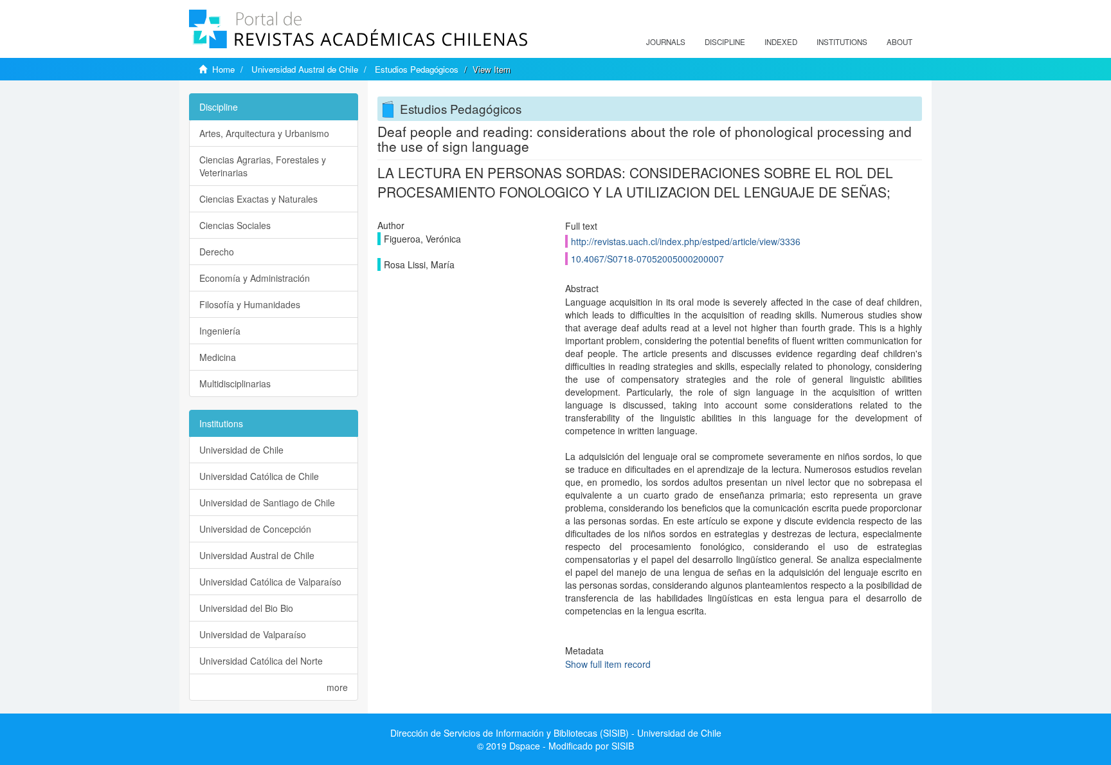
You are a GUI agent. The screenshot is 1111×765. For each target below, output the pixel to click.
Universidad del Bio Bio (246, 608)
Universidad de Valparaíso (252, 634)
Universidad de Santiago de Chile (267, 502)
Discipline (725, 42)
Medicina (217, 357)
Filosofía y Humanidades (249, 304)
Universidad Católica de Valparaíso (270, 581)
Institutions (842, 42)
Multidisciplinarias (235, 383)
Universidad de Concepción (255, 528)
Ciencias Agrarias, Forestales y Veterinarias (262, 166)
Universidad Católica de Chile (259, 476)
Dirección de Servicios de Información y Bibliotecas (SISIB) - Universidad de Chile (555, 732)
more (337, 687)
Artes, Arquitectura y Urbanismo (264, 133)
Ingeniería (219, 330)
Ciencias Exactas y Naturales (258, 198)
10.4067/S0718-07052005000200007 (647, 258)
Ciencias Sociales (235, 225)
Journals (665, 42)
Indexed (780, 42)
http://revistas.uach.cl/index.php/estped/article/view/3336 (685, 241)
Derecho (216, 251)
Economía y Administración (254, 278)
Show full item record (608, 664)
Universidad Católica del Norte (261, 660)
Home (223, 69)
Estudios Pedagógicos (416, 69)
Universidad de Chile (241, 449)
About (899, 42)
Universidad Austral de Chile (304, 69)
